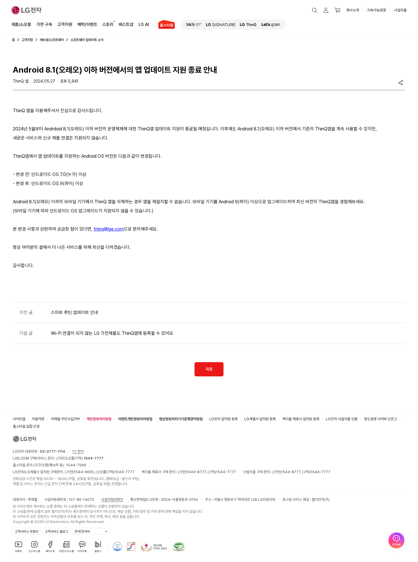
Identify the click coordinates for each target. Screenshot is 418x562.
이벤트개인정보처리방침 (135, 419)
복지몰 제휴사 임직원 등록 (300, 419)
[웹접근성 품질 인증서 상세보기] (179, 546)
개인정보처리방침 (98, 419)
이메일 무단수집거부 (65, 419)
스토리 (107, 24)
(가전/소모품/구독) (79, 458)
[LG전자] (26, 10)
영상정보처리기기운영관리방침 (181, 419)
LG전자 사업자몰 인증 (341, 419)
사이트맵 (19, 419)
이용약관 (38, 419)
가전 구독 (44, 24)
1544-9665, (85, 472)
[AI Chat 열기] (396, 540)
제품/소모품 (21, 24)
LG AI (143, 24)
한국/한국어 (82, 532)
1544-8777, (197, 472)
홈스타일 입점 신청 (26, 426)
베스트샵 (126, 24)
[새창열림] (194, 24)
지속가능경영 (376, 10)
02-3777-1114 (52, 451)
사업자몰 (400, 10)
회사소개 (352, 10)
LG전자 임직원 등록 (223, 419)
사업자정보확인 (112, 499)
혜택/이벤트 (87, 24)
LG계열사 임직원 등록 (260, 419)
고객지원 (64, 24)
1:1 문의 (78, 451)
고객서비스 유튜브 (26, 532)
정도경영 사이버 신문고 (380, 419)
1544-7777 (124, 472)
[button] (314, 10)
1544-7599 (76, 465)
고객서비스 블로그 (56, 532)
